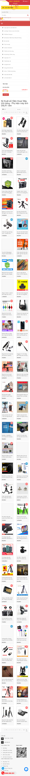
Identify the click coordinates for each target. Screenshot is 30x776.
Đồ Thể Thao (5, 770)
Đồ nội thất (6, 41)
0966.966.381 (7, 742)
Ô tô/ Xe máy (7, 44)
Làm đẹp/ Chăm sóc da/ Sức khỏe (11, 31)
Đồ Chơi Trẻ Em (6, 764)
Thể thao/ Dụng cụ (8, 34)
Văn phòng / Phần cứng (9, 54)
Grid (5, 109)
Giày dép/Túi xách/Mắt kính (10, 27)
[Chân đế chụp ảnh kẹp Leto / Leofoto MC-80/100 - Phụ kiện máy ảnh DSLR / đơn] (7, 224)
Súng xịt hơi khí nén (8, 67)
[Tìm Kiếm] (28, 15)
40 (26, 112)
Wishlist (26, 1)
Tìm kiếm (6, 94)
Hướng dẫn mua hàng (7, 750)
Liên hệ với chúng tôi (7, 757)
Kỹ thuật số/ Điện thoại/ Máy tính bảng (12, 37)
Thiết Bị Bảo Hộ (7, 61)
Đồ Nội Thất (5, 766)
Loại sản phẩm (5, 12)
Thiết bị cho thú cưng (8, 51)
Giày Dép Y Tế (7, 57)
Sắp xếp (19, 109)
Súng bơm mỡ (7, 64)
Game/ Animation (8, 47)
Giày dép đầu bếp (8, 74)
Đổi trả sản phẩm (6, 754)
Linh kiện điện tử (8, 77)
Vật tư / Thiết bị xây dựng (9, 71)
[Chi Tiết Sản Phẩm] (4, 118)
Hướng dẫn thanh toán (7, 752)
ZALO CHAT (19, 745)
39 (23, 112)
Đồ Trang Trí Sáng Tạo (7, 768)
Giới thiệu (5, 748)
